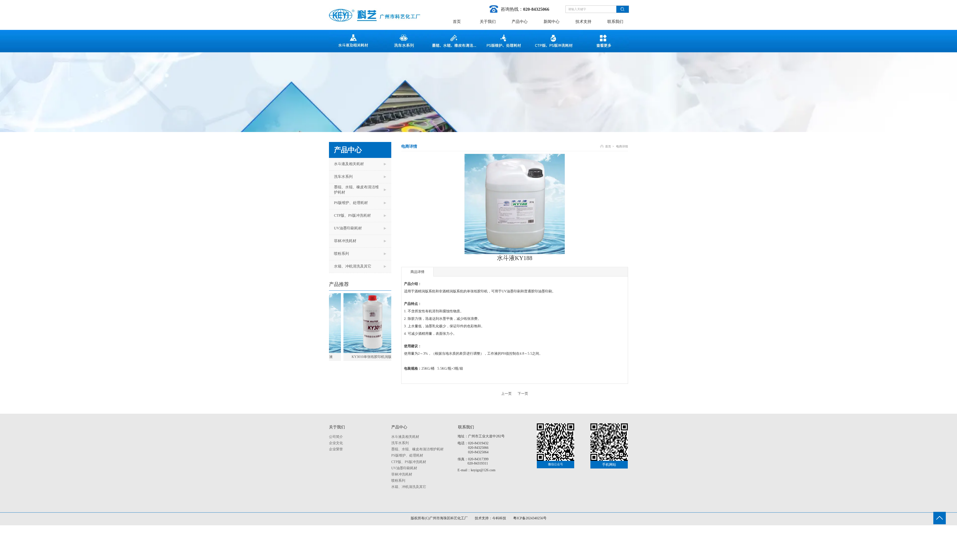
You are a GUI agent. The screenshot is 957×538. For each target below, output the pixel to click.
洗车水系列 (400, 443)
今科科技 (499, 518)
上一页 (506, 394)
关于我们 (337, 427)
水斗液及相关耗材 (405, 437)
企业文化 (336, 443)
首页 (608, 146)
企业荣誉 (336, 449)
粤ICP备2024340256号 (530, 518)
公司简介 (336, 437)
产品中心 (399, 427)
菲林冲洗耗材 (401, 474)
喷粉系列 (398, 480)
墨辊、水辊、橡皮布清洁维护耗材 (417, 449)
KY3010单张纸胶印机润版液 (357, 357)
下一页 (523, 394)
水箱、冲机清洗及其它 (408, 487)
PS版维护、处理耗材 (407, 455)
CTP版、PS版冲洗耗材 (408, 462)
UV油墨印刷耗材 (404, 468)
